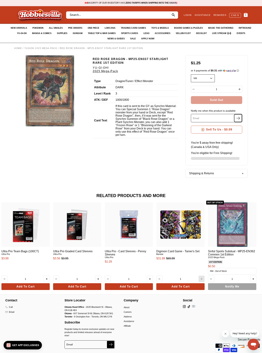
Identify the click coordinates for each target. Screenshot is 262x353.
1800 (126, 99)
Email (11, 312)
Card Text (100, 120)
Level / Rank (102, 93)
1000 (118, 99)
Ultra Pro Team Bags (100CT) (20, 251)
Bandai (159, 254)
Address (128, 316)
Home (18, 48)
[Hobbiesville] (40, 15)
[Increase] (239, 89)
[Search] (173, 15)
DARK (119, 87)
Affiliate (127, 326)
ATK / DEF (101, 99)
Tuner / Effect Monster (139, 81)
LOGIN (188, 15)
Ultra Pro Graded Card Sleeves (73, 251)
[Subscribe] (238, 118)
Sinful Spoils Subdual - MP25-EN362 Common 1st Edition (231, 253)
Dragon (120, 81)
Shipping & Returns (201, 173)
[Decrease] (193, 89)
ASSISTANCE (203, 15)
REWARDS (220, 15)
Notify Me (232, 286)
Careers (128, 312)
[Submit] (111, 345)
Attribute (100, 87)
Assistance (129, 321)
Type (97, 81)
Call (11, 307)
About (126, 307)
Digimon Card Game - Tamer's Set (177, 251)
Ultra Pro (5, 254)
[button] (216, 70)
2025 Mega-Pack (105, 71)
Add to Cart (25, 286)
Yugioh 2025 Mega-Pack (40, 48)
